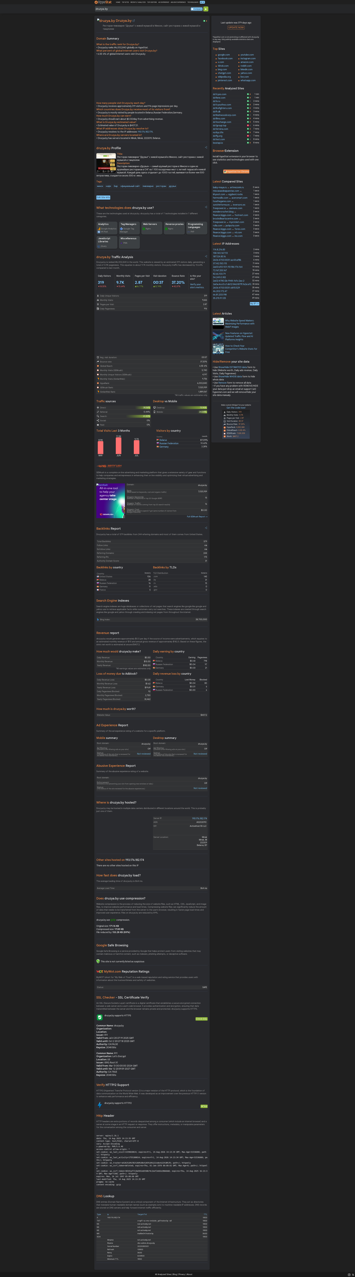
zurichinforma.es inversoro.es (229, 204)
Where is (116, 802)
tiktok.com (223, 66)
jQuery (104, 246)
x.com (221, 62)
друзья (172, 186)
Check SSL (201, 1019)
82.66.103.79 (219, 274)
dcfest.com (219, 139)
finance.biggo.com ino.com (228, 236)
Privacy (182, 1274)
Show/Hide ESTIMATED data (232, 367)
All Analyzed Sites (163, 1274)
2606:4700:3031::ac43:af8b (227, 260)
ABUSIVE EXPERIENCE (178, 2)
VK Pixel (104, 231)
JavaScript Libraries (104, 240)
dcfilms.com (219, 118)
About (189, 1274)
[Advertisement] (152, 79)
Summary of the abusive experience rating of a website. (122, 771)
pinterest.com (225, 80)
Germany (163, 446)
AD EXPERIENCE (163, 2)
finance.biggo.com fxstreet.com (230, 215)
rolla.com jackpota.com (226, 225)
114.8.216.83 (219, 249)
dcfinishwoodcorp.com (224, 115)
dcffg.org (217, 136)
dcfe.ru (216, 101)
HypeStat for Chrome (238, 171)
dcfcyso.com (219, 94)
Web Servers (150, 224)
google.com (224, 54)
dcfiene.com (219, 97)
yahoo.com (246, 73)
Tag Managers (128, 224)
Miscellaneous (128, 238)
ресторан (161, 186)
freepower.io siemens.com (227, 208)
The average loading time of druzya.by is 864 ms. (119, 881)
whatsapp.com (248, 80)
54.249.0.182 (219, 277)
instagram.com (248, 58)
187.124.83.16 (219, 256)
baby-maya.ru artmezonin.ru (228, 187)
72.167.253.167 (220, 270)
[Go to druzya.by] (133, 20)
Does (120, 898)
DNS (105, 1196)
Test (205, 1106)
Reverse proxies (175, 224)
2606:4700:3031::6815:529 (226, 287)
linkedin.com (247, 69)
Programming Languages (195, 226)
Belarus (163, 440)
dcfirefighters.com (222, 108)
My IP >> (254, 303)
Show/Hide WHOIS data (230, 376)
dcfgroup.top (219, 125)
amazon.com (247, 62)
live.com (245, 76)
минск (100, 186)
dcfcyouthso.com (222, 104)
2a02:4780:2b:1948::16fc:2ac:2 (228, 280)
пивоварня (148, 186)
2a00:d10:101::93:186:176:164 (228, 267)
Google (112, 945)
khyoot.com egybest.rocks (228, 194)
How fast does (118, 875)
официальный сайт (130, 186)
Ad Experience (112, 725)
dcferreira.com (220, 129)
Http (105, 1116)
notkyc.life (218, 132)
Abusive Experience (116, 766)
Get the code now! (236, 407)
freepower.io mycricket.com (228, 222)
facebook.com (225, 58)
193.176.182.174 (145, 131)
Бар (116, 186)
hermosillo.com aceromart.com (230, 197)
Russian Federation (168, 443)
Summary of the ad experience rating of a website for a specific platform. (130, 731)
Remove (222, 382)
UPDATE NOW (236, 27)
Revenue (107, 633)
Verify (112, 1085)
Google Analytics (108, 228)
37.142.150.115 (220, 263)
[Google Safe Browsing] (98, 961)
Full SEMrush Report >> (197, 516)
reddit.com (246, 66)
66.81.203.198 (220, 294)
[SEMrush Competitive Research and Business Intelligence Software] (109, 466)
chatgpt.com (224, 73)
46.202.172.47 (220, 291)
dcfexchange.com (222, 122)
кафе (108, 186)
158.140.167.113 (220, 253)
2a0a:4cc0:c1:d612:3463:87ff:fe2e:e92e (233, 284)
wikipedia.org (224, 76)
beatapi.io (218, 143)
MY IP (202, 2)
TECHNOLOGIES (192, 2)
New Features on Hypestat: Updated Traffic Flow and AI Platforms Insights (239, 336)
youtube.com (247, 54)
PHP (192, 231)
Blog (175, 1274)
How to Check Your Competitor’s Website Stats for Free (241, 349)
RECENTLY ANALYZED (138, 2)
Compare (198, 9)
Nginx (148, 228)
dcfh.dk (216, 111)
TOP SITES (125, 2)
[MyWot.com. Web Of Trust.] (99, 971)
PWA (125, 243)
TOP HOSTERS (152, 2)
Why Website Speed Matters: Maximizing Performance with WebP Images (239, 323)
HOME (118, 2)
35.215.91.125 (219, 298)
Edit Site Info (103, 197)
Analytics (103, 224)
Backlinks (108, 528)
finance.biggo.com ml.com (227, 232)
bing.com (222, 69)
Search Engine (112, 600)
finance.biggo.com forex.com (229, 229)
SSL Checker (122, 997)
